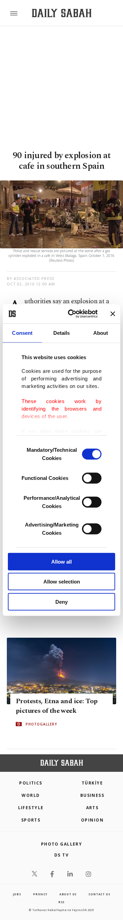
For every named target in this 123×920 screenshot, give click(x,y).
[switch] (91, 477)
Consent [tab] (22, 332)
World (31, 795)
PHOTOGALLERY (41, 723)
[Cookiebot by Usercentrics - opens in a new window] (72, 313)
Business (92, 795)
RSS (61, 902)
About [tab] (100, 332)
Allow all (61, 561)
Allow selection (61, 582)
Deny (61, 601)
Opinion (92, 820)
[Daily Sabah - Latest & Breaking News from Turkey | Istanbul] (62, 13)
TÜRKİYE (92, 783)
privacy (40, 894)
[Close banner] (112, 313)
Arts (92, 808)
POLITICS (30, 783)
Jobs (17, 894)
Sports (31, 820)
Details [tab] (61, 332)
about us (68, 894)
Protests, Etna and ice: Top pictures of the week (57, 706)
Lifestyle (31, 808)
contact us (99, 894)
